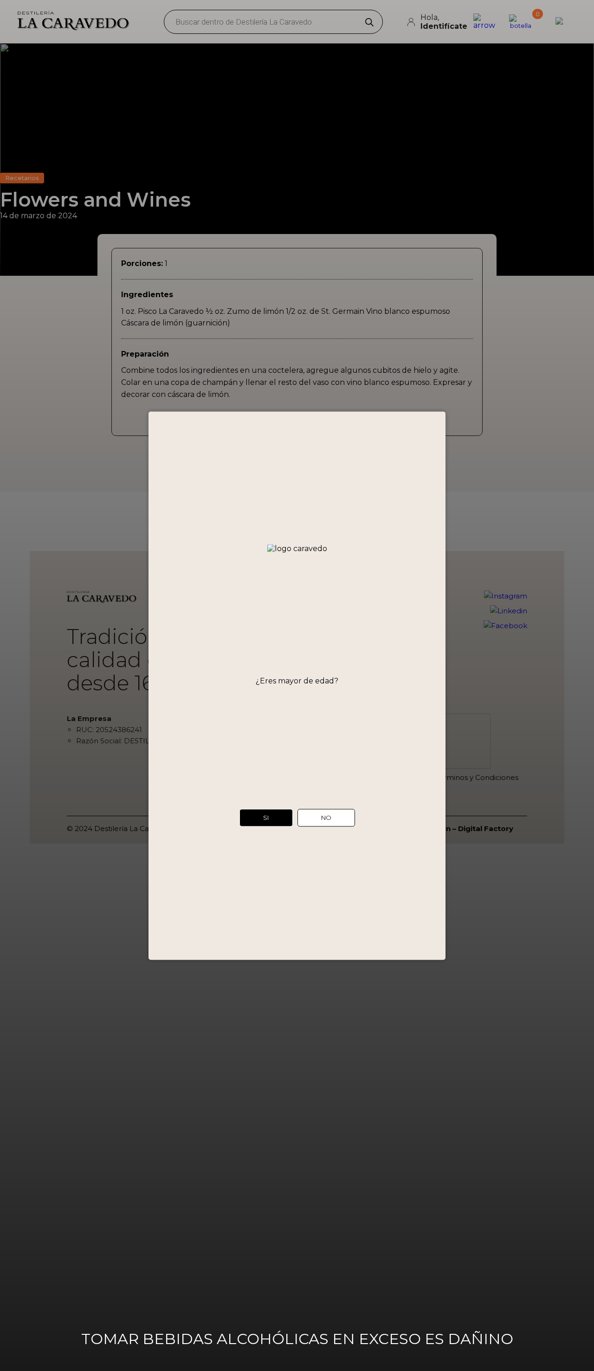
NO (326, 818)
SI (266, 818)
